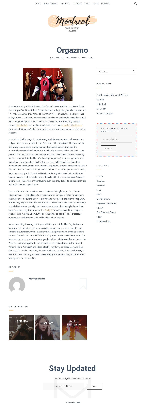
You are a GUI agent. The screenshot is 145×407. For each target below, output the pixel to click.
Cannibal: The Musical (72, 125)
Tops (99, 216)
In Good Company (105, 113)
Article (100, 176)
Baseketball (22, 125)
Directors (65, 4)
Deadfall (100, 99)
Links (87, 4)
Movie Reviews (50, 4)
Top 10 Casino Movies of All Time (112, 95)
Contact (105, 4)
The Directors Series (106, 212)
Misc (99, 194)
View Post (21, 333)
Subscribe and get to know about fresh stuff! (114, 130)
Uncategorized (103, 221)
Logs (99, 190)
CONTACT (47, 323)
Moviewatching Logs (106, 203)
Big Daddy (101, 109)
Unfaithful (101, 104)
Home (38, 4)
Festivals (77, 4)
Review (100, 207)
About (95, 4)
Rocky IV (49, 210)
